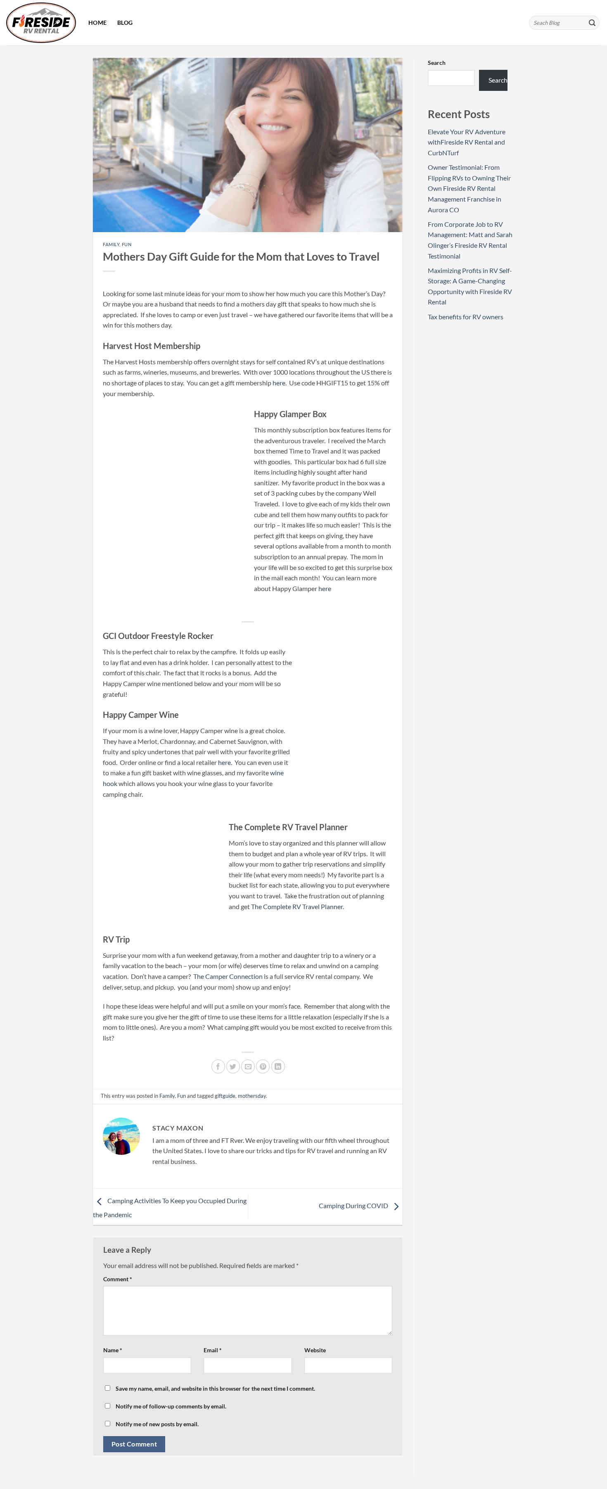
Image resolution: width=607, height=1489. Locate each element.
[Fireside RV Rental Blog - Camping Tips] (41, 22)
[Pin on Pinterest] (263, 1066)
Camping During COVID (354, 1206)
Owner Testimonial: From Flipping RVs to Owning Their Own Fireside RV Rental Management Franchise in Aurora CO (469, 188)
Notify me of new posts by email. (157, 1423)
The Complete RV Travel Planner (297, 906)
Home (97, 22)
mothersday (252, 1095)
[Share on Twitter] (233, 1066)
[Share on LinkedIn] (278, 1066)
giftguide (225, 1095)
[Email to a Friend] (248, 1066)
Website (315, 1350)
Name (112, 1350)
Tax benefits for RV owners (465, 317)
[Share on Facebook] (218, 1066)
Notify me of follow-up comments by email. (171, 1406)
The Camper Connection (227, 976)
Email (213, 1350)
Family (111, 244)
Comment (117, 1278)
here (279, 383)
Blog (125, 22)
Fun (127, 244)
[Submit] (592, 23)
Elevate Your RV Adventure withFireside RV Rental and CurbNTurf (466, 142)
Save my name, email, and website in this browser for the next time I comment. (215, 1388)
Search (437, 62)
